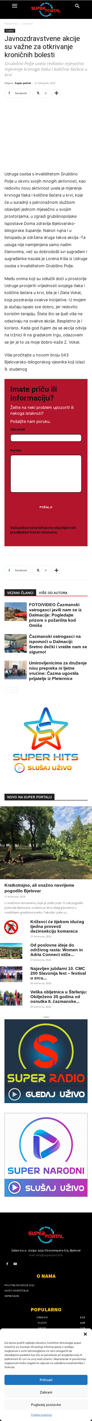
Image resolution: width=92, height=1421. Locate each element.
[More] (56, 93)
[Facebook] (7, 1264)
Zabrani (46, 1392)
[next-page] (14, 690)
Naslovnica (11, 23)
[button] (85, 1334)
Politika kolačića (41, 1414)
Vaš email (17, 429)
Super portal (23, 83)
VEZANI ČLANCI (20, 593)
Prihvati (46, 1380)
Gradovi (28, 23)
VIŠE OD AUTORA (53, 593)
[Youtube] (15, 1264)
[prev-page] (7, 690)
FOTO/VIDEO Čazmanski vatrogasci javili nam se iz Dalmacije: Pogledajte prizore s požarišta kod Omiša (55, 615)
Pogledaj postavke (46, 1405)
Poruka (15, 450)
